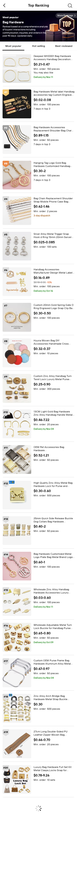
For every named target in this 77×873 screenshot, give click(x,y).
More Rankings (65, 15)
